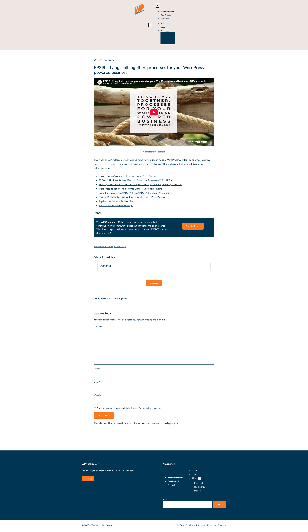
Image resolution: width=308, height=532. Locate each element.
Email (97, 382)
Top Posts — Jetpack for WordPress (117, 201)
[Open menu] (150, 25)
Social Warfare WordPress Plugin (116, 205)
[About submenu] (167, 30)
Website (97, 395)
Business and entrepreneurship (110, 246)
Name (97, 368)
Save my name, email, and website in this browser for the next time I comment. (130, 408)
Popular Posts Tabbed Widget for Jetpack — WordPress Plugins (132, 197)
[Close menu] (157, 6)
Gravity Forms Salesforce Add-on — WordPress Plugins (127, 175)
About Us (88, 479)
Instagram (201, 525)
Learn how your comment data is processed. (157, 423)
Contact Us (111, 525)
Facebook (190, 525)
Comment (99, 326)
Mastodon (212, 525)
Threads (222, 525)
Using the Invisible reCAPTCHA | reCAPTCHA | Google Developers (134, 192)
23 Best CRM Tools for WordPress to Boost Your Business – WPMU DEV (135, 180)
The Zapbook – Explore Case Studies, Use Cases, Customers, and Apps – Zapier (140, 184)
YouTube (180, 525)
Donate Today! (193, 226)
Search (166, 499)
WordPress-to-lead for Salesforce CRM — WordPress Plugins (130, 188)
